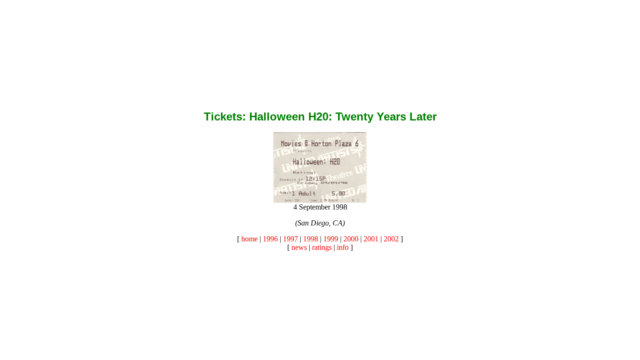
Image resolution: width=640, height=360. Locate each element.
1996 (270, 239)
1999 (330, 239)
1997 (290, 239)
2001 (371, 239)
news (299, 247)
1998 (310, 239)
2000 (350, 239)
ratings (322, 247)
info (343, 247)
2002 (391, 239)
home (249, 239)
